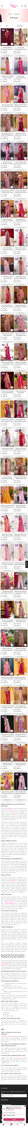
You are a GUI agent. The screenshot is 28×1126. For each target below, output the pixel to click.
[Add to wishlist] (12, 44)
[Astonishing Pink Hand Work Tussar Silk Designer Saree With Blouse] (7, 323)
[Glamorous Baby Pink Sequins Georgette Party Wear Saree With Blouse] (20, 781)
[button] (25, 6)
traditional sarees (9, 902)
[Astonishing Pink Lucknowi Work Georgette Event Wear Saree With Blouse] (7, 724)
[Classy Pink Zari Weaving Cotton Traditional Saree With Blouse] (7, 409)
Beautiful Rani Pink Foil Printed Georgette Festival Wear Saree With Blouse (21, 678)
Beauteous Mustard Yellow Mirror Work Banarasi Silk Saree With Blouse (7, 506)
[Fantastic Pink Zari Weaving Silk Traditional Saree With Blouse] (7, 466)
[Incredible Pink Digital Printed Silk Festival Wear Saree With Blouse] (7, 581)
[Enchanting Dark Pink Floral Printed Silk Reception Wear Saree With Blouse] (7, 752)
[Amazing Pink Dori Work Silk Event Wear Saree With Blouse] (7, 180)
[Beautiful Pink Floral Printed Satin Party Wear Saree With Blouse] (20, 123)
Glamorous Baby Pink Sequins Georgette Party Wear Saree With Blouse (21, 792)
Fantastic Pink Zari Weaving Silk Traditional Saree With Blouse (7, 477)
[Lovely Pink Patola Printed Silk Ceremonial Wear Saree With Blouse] (7, 781)
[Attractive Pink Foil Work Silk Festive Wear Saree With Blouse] (20, 94)
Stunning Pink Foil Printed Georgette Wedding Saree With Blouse (7, 706)
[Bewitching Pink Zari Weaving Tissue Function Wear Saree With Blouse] (7, 295)
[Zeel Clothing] (14, 6)
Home (10, 14)
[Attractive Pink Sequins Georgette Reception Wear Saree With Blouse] (7, 609)
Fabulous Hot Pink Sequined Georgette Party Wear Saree (7, 48)
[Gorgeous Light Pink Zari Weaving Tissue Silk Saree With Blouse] (20, 466)
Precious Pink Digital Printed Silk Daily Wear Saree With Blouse (20, 191)
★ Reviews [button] (26, 564)
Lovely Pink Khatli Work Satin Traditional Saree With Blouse (7, 363)
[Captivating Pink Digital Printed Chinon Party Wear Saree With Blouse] (7, 438)
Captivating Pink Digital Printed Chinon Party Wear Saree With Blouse (7, 449)
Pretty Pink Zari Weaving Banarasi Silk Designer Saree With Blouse (7, 391)
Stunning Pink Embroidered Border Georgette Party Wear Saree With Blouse (21, 77)
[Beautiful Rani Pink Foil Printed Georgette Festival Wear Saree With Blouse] (20, 667)
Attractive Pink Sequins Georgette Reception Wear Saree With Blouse (7, 620)
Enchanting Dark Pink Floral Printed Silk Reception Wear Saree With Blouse (7, 764)
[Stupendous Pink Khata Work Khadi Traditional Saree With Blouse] (20, 295)
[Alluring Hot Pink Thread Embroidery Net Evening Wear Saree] (20, 523)
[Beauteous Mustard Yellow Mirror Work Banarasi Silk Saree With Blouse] (7, 495)
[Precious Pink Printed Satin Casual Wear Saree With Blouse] (20, 151)
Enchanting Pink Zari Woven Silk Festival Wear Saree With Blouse (21, 420)
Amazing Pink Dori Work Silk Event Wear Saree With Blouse (7, 191)
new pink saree (13, 811)
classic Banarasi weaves (11, 903)
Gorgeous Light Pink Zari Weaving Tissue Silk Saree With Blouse (21, 477)
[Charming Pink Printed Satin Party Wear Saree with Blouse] (7, 94)
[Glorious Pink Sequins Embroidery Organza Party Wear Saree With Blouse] (20, 237)
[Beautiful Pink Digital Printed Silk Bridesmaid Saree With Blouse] (20, 352)
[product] (3, 1124)
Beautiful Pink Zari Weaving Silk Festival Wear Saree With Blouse (21, 220)
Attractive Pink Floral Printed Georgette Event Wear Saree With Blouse (7, 649)
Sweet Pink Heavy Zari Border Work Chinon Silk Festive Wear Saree (21, 563)
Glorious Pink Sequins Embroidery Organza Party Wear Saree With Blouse (20, 248)
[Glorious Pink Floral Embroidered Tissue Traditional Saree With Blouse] (20, 323)
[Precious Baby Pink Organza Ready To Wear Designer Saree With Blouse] (20, 695)
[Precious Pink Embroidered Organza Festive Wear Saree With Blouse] (20, 37)
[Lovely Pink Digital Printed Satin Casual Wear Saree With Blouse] (7, 237)
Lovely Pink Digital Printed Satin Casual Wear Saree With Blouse (7, 248)
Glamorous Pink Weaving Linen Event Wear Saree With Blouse (7, 678)
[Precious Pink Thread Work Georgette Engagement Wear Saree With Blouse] (7, 266)
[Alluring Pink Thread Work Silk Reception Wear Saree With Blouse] (20, 609)
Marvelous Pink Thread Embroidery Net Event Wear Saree (7, 563)
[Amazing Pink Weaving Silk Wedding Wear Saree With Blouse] (20, 752)
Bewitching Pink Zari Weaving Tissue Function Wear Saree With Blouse (7, 306)
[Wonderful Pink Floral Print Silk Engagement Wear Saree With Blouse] (20, 724)
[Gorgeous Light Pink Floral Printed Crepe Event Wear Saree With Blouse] (20, 495)
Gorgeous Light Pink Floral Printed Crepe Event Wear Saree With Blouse (20, 506)
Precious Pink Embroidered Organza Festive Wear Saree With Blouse (21, 48)
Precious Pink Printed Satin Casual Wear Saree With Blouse (21, 162)
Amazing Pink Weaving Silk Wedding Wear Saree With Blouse (20, 764)
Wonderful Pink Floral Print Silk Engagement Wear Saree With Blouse (21, 735)
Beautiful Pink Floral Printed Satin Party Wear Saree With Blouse (21, 134)
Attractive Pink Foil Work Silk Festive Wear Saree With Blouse (21, 105)
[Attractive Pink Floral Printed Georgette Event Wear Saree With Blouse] (7, 638)
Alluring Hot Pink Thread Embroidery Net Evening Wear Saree (21, 535)
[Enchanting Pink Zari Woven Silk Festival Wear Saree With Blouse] (20, 409)
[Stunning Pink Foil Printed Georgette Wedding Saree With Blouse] (7, 695)
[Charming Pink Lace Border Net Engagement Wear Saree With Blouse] (20, 266)
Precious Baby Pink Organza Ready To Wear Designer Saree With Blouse (21, 706)
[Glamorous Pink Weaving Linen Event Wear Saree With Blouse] (7, 667)
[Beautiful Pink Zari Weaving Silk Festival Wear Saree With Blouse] (20, 209)
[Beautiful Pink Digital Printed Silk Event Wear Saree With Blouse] (20, 638)
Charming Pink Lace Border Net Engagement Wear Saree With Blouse (21, 277)
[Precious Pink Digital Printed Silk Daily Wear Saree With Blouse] (20, 180)
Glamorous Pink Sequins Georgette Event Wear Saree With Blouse (21, 592)
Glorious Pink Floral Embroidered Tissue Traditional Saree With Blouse (20, 334)
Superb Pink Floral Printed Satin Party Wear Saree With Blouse (7, 162)
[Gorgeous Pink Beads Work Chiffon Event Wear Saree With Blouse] (20, 438)
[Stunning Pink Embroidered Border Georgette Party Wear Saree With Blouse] (20, 65)
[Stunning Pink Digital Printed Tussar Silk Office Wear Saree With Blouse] (7, 209)
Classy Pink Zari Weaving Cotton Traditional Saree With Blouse (7, 420)
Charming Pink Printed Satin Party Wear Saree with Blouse (7, 105)
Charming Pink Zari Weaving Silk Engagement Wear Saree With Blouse (21, 391)
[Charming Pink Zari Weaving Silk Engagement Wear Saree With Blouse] (20, 380)
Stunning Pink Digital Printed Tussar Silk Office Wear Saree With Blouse (7, 220)
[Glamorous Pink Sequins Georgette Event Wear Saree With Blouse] (20, 581)
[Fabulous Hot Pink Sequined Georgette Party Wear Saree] (7, 37)
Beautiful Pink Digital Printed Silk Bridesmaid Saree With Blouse (20, 363)
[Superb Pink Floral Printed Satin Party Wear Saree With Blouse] (7, 151)
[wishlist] (17, 1124)
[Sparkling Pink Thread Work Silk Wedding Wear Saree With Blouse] (7, 123)
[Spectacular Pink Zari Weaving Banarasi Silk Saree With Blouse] (7, 523)
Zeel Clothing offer (8, 808)
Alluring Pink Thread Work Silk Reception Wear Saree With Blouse (21, 620)
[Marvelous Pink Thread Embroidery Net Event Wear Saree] (7, 552)
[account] (24, 1124)
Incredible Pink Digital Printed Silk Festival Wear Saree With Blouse (7, 592)
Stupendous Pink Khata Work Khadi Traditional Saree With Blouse (20, 306)
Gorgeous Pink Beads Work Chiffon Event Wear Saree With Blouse (21, 449)
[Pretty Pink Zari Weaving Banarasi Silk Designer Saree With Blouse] (7, 380)
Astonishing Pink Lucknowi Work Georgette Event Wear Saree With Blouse (7, 735)
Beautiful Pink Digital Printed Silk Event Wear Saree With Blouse (20, 649)
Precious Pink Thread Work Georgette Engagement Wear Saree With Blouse (7, 277)
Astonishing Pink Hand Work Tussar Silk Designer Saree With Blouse (7, 334)
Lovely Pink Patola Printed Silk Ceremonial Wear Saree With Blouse (7, 792)
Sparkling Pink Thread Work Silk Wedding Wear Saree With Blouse (7, 134)
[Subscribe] (25, 1095)
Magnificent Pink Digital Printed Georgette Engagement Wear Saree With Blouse (7, 77)
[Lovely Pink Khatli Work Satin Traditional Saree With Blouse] (7, 352)
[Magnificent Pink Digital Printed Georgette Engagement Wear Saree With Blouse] (7, 65)
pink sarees (13, 880)
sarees (4, 892)
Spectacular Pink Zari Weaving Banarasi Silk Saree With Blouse (7, 535)
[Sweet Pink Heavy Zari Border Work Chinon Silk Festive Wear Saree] (20, 552)
